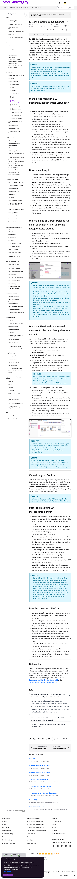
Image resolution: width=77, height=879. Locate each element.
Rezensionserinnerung (14, 246)
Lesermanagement (13, 299)
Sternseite (11, 240)
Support (54, 824)
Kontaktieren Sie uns (58, 834)
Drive (28, 846)
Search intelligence (13, 362)
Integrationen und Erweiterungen (37, 830)
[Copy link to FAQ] (36, 689)
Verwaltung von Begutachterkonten (13, 302)
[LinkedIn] (61, 846)
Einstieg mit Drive (13, 212)
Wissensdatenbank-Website (35, 824)
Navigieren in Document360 (16, 31)
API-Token (11, 148)
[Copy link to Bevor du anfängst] (52, 170)
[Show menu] (55, 2)
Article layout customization (15, 277)
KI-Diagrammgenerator (16, 112)
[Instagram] (70, 846)
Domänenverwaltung (14, 280)
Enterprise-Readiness (8, 843)
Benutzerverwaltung (13, 296)
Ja (58, 739)
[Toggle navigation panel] (26, 15)
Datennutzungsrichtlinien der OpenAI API (43, 680)
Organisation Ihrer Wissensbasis (13, 28)
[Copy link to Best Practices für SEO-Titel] (62, 608)
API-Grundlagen (12, 141)
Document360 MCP (13, 128)
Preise (4, 824)
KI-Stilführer (13, 90)
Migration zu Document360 (15, 37)
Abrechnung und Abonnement (13, 343)
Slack (9, 396)
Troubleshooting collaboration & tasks (14, 255)
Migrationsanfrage (8, 834)
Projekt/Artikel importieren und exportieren (15, 336)
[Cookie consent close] (41, 858)
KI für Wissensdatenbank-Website (15, 122)
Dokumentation (14, 7)
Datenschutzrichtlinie (68, 872)
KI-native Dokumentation (15, 24)
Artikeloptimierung (13, 191)
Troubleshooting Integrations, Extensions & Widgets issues (15, 407)
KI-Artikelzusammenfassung (38, 779)
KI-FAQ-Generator (15, 93)
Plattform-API (31, 834)
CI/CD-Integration (13, 151)
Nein (67, 739)
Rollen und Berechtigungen (15, 306)
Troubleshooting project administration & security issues (15, 347)
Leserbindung (12, 283)
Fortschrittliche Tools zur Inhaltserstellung (15, 62)
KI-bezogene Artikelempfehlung (15, 105)
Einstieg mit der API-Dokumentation (14, 144)
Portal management (13, 329)
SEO (28, 849)
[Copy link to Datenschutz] (45, 664)
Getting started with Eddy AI (16, 75)
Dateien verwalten (13, 219)
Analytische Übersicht (14, 356)
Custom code (12, 274)
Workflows (11, 197)
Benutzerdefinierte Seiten (15, 55)
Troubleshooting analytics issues (15, 371)
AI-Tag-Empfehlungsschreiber (16, 108)
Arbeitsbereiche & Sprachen (16, 182)
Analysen (30, 837)
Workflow (30, 840)
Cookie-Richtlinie (64, 875)
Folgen (51, 29)
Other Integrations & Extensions (13, 400)
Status (54, 827)
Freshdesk (11, 390)
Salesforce (11, 381)
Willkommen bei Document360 (12, 21)
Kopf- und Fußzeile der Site (15, 271)
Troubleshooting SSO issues (16, 312)
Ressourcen (5, 827)
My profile (11, 320)
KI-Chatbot (11, 78)
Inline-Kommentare (13, 249)
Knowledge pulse (13, 125)
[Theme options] (59, 2)
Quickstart (11, 34)
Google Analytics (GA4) (14, 393)
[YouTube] (66, 846)
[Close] (69, 15)
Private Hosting (7, 840)
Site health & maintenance (15, 368)
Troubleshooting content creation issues (15, 66)
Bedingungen (46, 872)
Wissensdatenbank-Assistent (36, 827)
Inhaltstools (11, 194)
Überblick (11, 46)
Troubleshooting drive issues (16, 222)
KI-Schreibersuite (36, 7)
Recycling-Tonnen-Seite (14, 243)
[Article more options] (69, 29)
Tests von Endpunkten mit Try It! (16, 154)
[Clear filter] (23, 13)
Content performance (14, 359)
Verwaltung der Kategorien (15, 185)
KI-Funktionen (25, 7)
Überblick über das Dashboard (13, 230)
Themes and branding (14, 268)
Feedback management (14, 252)
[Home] (15, 2)
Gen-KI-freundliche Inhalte (38, 807)
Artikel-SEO (33, 800)
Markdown (11, 52)
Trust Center (56, 872)
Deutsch (69, 3)
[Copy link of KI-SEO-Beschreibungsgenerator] (67, 21)
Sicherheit (11, 332)
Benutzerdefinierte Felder (15, 200)
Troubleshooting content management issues (15, 203)
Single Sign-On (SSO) (14, 309)
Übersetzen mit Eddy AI (16, 118)
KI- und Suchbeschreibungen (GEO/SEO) (43, 793)
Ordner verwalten (13, 216)
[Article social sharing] (62, 29)
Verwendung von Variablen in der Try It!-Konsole (16, 162)
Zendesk (10, 387)
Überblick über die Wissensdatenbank (13, 265)
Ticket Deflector (32, 843)
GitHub (10, 384)
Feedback (55, 830)
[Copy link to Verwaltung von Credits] (57, 475)
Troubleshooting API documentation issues (14, 173)
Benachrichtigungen (13, 339)
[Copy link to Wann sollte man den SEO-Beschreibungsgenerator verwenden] (32, 106)
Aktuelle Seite (12, 237)
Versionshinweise (13, 419)
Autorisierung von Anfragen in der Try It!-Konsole (16, 158)
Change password (13, 326)
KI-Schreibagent (14, 84)
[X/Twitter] (57, 846)
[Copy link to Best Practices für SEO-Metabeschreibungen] (55, 511)
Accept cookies (8, 874)
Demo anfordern (7, 830)
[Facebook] (53, 846)
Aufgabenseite (12, 234)
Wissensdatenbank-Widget (15, 403)
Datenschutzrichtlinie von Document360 (43, 682)
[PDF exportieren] (66, 29)
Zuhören (68, 26)
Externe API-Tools (13, 170)
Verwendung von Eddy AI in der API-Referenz (15, 166)
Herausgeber (12, 49)
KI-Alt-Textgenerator (15, 115)
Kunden (4, 821)
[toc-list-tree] (57, 29)
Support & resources (14, 416)
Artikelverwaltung (13, 188)
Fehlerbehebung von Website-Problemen (14, 287)
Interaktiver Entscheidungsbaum (14, 58)
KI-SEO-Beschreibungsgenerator (17, 101)
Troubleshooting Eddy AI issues (15, 132)
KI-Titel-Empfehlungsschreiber (16, 97)
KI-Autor (12, 87)
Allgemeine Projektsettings (15, 323)
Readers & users (12, 365)
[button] (65, 7)
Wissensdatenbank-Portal (35, 821)
